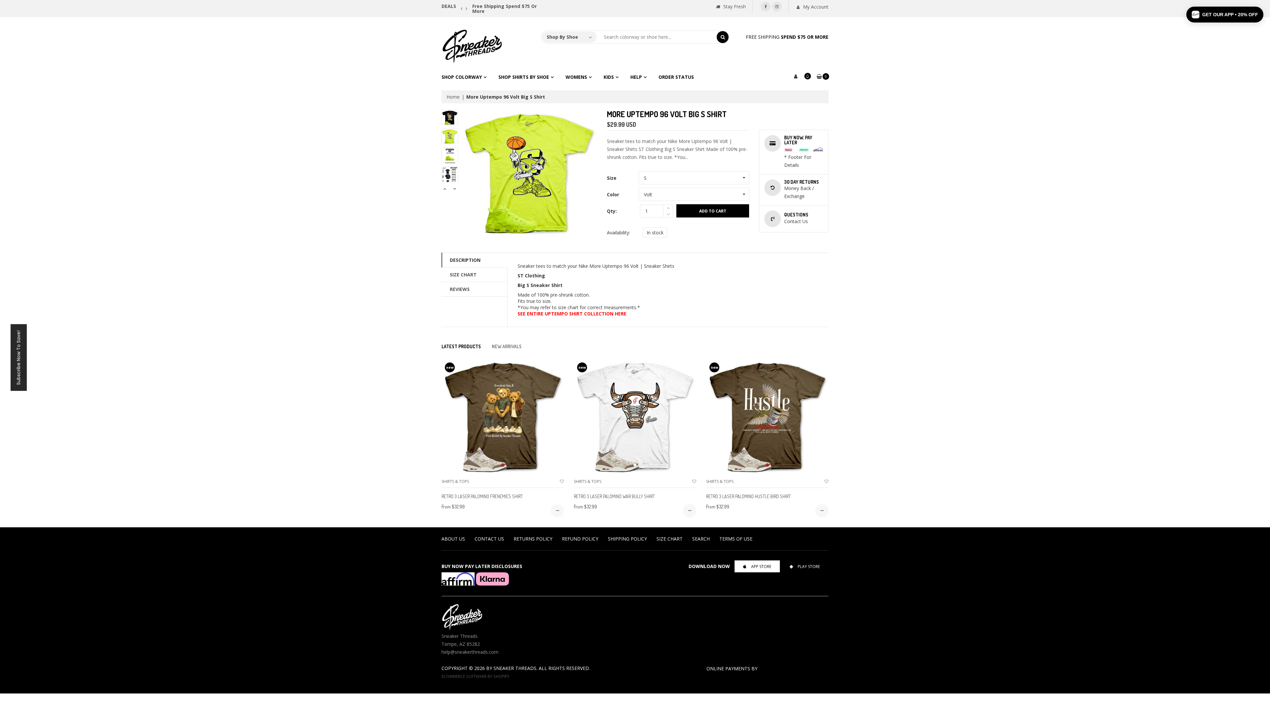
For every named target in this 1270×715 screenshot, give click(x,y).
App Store (761, 566)
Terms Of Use (735, 539)
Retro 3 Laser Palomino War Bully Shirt (614, 496)
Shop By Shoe (562, 37)
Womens (576, 77)
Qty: (612, 211)
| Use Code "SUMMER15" (540, 6)
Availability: (618, 232)
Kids (609, 77)
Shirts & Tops (455, 481)
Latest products (461, 346)
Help (636, 77)
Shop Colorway (462, 77)
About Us (453, 539)
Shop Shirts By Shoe (523, 77)
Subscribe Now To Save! (18, 357)
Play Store (809, 566)
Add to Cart (712, 211)
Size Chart (463, 274)
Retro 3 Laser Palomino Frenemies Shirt (482, 496)
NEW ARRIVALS (507, 346)
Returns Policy (533, 539)
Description (465, 260)
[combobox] (656, 37)
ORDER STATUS (676, 77)
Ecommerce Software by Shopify (475, 676)
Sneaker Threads (514, 668)
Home (453, 97)
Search (701, 539)
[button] (1224, 15)
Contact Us (489, 539)
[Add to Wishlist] (562, 481)
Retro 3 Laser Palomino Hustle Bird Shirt (748, 496)
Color (613, 194)
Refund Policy (580, 539)
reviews (460, 289)
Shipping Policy (627, 539)
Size (611, 178)
